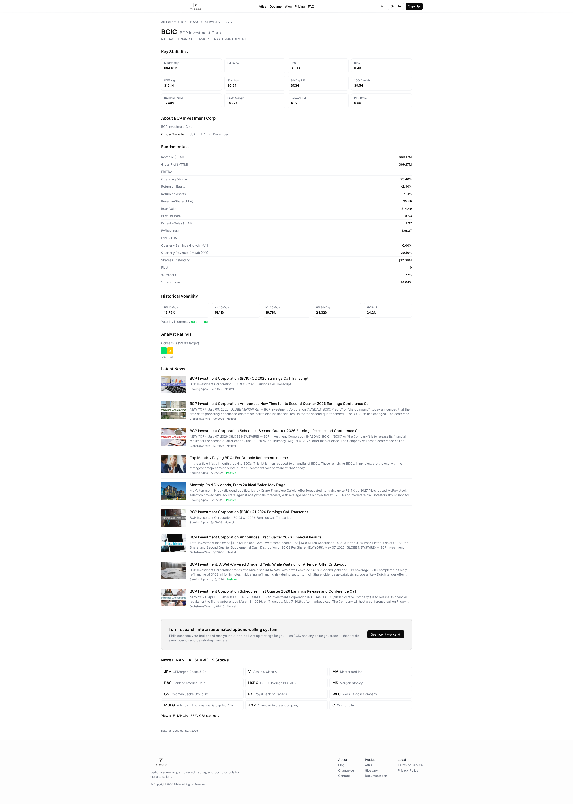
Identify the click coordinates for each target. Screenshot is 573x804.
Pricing (300, 6)
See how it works (383, 634)
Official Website (172, 134)
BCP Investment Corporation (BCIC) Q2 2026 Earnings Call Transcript (249, 378)
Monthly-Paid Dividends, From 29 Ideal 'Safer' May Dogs (237, 485)
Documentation (280, 6)
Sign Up (414, 6)
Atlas (262, 6)
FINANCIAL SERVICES (204, 22)
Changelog (346, 770)
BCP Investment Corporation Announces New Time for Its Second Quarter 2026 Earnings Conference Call (280, 403)
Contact (344, 776)
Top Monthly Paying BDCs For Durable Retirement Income (239, 457)
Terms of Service (410, 765)
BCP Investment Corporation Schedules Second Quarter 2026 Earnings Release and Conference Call (275, 430)
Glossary (371, 770)
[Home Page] (195, 6)
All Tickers (168, 22)
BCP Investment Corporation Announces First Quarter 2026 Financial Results (256, 537)
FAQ (311, 6)
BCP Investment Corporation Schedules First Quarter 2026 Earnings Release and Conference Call (273, 591)
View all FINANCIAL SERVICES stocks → (190, 715)
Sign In (396, 6)
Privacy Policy (408, 770)
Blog (341, 765)
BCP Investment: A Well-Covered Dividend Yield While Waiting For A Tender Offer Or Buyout (268, 564)
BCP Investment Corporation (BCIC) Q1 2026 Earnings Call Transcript (249, 512)
